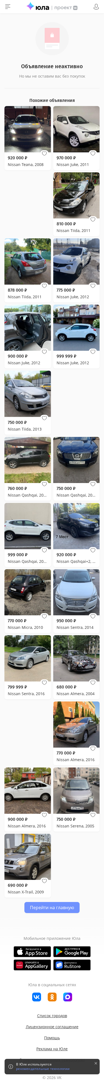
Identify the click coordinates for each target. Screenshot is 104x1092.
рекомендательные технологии (43, 1069)
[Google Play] (72, 951)
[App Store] (32, 951)
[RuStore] (72, 964)
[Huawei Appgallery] (32, 964)
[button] (44, 153)
